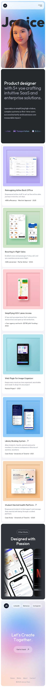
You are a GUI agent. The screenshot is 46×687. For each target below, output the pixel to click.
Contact (33, 678)
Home (12, 678)
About (25, 678)
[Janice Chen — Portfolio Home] (5, 6)
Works (19, 678)
